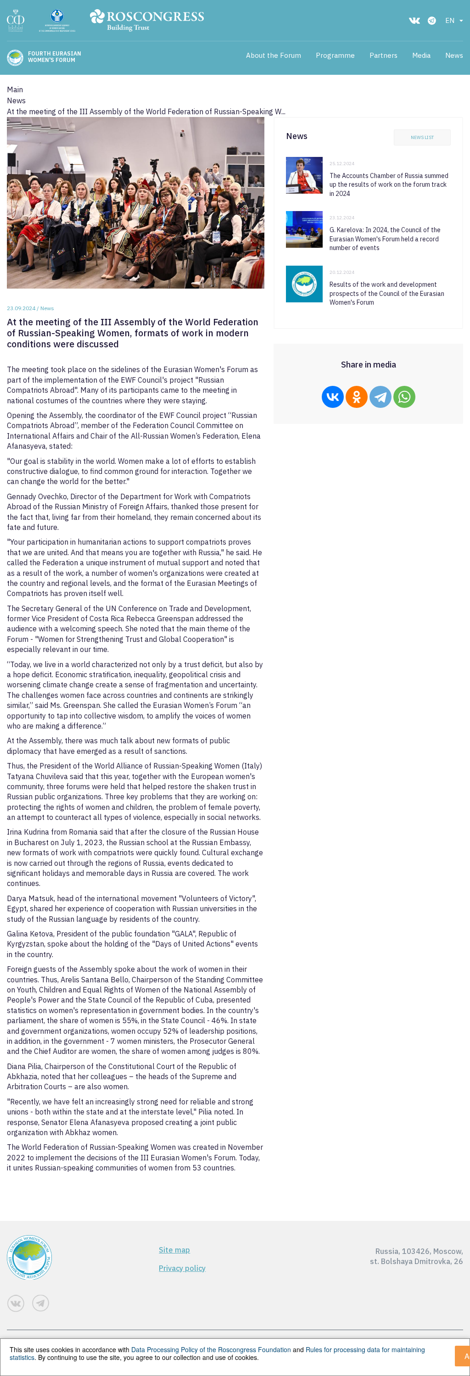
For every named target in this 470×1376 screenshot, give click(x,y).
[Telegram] (380, 397)
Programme (335, 55)
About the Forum (273, 55)
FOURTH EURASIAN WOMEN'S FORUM (54, 56)
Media (421, 55)
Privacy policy (182, 1268)
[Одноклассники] (357, 397)
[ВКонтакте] (333, 397)
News (454, 55)
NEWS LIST (422, 137)
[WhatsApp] (404, 397)
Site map (174, 1249)
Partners (383, 55)
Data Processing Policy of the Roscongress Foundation (211, 1349)
